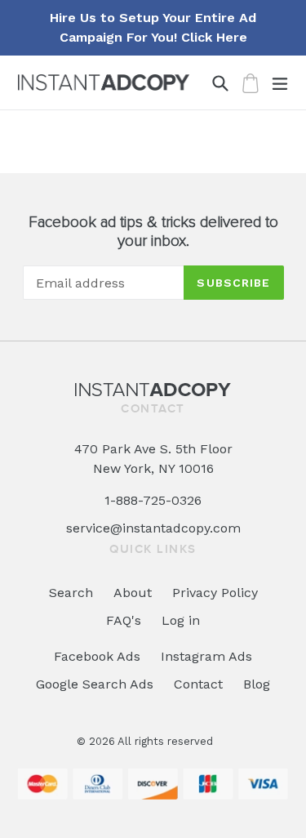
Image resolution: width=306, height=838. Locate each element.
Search (71, 592)
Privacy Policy (215, 592)
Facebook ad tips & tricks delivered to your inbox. (153, 232)
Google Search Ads (94, 684)
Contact (198, 684)
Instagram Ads (206, 656)
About (132, 592)
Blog (256, 684)
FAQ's (123, 620)
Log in (181, 620)
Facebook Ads (97, 656)
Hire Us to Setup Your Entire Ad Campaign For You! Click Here (153, 27)
